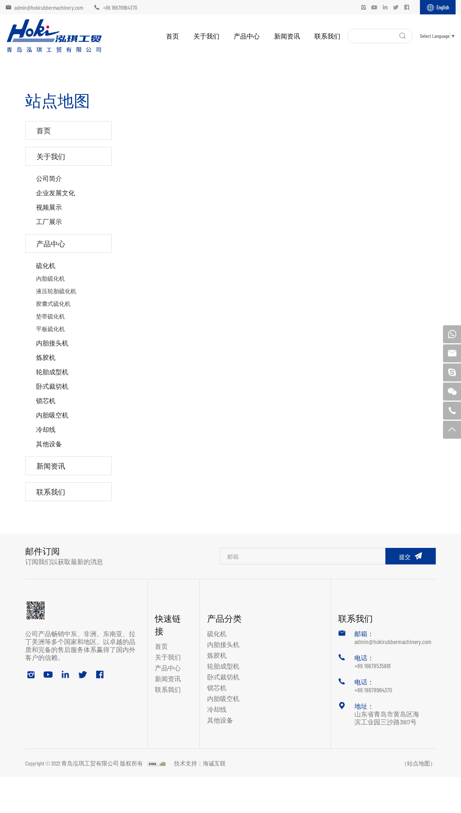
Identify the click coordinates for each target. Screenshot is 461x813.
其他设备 (49, 443)
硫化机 (45, 265)
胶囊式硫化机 (53, 303)
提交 (405, 556)
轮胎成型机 (52, 371)
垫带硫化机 (50, 316)
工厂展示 (49, 221)
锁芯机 (45, 400)
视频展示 (49, 207)
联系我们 (327, 36)
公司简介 (49, 178)
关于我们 (206, 36)
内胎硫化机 (50, 278)
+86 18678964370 (120, 7)
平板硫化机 (50, 328)
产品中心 (247, 36)
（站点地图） (418, 763)
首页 (172, 36)
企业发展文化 (55, 192)
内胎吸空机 (52, 415)
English (443, 7)
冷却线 (45, 429)
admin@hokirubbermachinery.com (48, 7)
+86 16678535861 (372, 665)
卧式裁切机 (52, 386)
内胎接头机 (52, 343)
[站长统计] (157, 763)
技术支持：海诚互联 (200, 763)
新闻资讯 (287, 36)
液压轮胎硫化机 (56, 290)
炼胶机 (45, 357)
